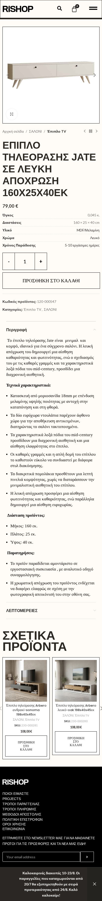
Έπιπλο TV (56, 131)
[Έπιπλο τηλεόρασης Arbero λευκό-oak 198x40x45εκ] (76, 681)
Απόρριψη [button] (94, 884)
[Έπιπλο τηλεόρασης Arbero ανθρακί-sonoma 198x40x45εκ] (26, 681)
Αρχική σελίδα (13, 131)
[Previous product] (85, 131)
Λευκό (95, 238)
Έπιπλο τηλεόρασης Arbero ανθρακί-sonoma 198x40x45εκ (26, 709)
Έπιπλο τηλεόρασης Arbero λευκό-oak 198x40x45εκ (76, 707)
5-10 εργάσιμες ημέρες (82, 245)
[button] (7, 75)
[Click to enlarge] (11, 114)
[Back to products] (91, 131)
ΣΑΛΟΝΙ (35, 131)
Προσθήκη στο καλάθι (51, 280)
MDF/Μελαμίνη (88, 230)
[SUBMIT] (87, 857)
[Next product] (97, 131)
